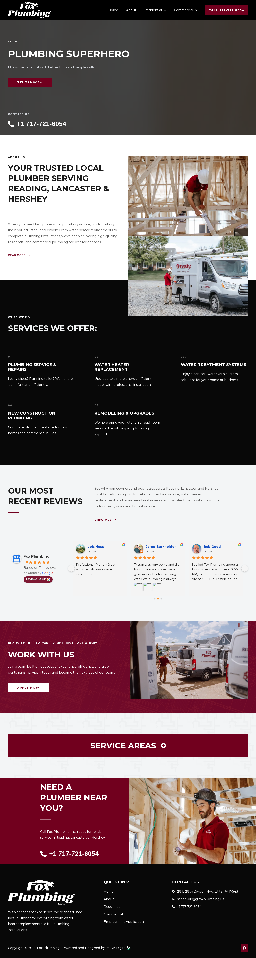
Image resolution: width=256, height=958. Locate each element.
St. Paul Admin (158, 547)
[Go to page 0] (154, 598)
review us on (36, 579)
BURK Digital (116, 948)
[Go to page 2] (161, 599)
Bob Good (96, 547)
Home (113, 10)
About (131, 10)
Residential (153, 10)
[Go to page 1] (158, 599)
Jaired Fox (212, 547)
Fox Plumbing (37, 556)
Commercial (183, 10)
